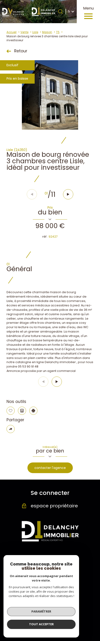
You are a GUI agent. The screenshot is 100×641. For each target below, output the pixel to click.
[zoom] (50, 95)
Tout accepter (41, 624)
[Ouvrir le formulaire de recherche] (60, 11)
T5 (58, 32)
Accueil (12, 32)
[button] (68, 194)
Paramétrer (41, 611)
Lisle (35, 32)
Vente (24, 32)
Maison (47, 32)
